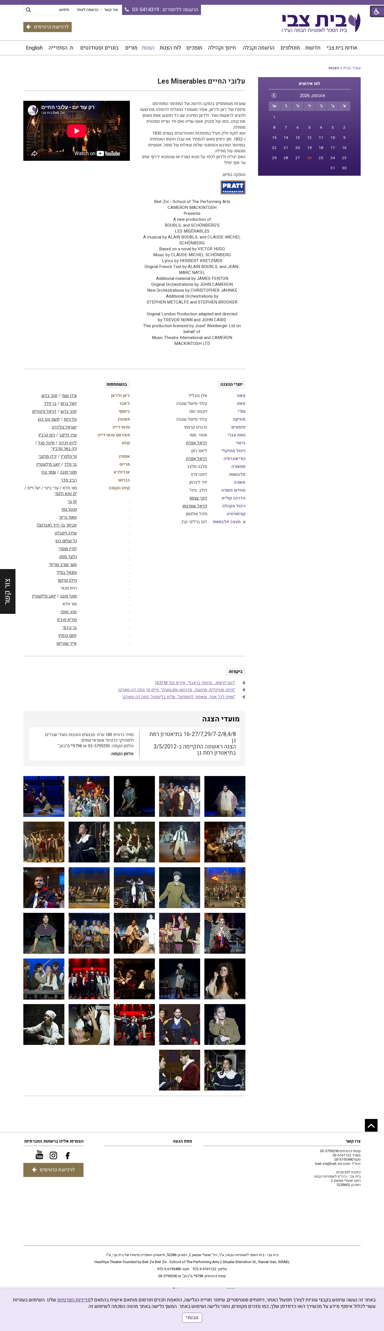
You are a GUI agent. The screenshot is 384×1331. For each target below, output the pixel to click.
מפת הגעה (182, 1141)
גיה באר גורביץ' (64, 448)
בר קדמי (70, 628)
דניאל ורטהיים (44, 411)
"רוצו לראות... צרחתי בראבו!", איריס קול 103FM (195, 683)
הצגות (148, 48)
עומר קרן (48, 472)
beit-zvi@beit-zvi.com (332, 1163)
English (34, 48)
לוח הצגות (170, 48)
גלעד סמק (68, 557)
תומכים (194, 48)
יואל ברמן (68, 403)
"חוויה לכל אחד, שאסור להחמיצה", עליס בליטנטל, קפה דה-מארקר (178, 697)
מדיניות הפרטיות (74, 1299)
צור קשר (7, 591)
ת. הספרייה (61, 48)
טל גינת (70, 419)
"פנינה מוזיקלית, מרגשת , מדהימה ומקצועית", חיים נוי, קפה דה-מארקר (176, 690)
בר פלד (50, 403)
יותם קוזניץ (67, 635)
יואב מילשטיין (48, 464)
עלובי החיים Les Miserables (201, 81)
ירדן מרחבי (48, 456)
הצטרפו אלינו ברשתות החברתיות (53, 1141)
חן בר (72, 501)
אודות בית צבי (342, 48)
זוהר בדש (49, 396)
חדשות (312, 48)
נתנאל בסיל (67, 572)
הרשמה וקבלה (258, 48)
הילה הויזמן (67, 580)
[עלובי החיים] (224, 796)
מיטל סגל (46, 443)
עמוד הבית (352, 68)
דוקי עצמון (198, 498)
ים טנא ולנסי (66, 494)
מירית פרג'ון (67, 620)
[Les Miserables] (134, 933)
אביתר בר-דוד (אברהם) (57, 525)
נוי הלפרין (69, 456)
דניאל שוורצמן (194, 506)
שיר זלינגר (68, 435)
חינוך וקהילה (222, 48)
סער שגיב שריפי (63, 564)
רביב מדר (69, 480)
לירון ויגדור (67, 443)
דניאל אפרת (196, 443)
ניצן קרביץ (46, 435)
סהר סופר (68, 612)
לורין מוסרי (67, 549)
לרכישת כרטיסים (51, 27)
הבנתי (192, 1317)
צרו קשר (353, 1141)
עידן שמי (69, 396)
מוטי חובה (68, 472)
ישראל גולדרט (64, 427)
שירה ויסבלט (66, 533)
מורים (131, 48)
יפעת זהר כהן (49, 419)
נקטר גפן (69, 509)
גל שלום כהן (66, 541)
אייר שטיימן (67, 643)
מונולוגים (290, 48)
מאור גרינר (68, 517)
